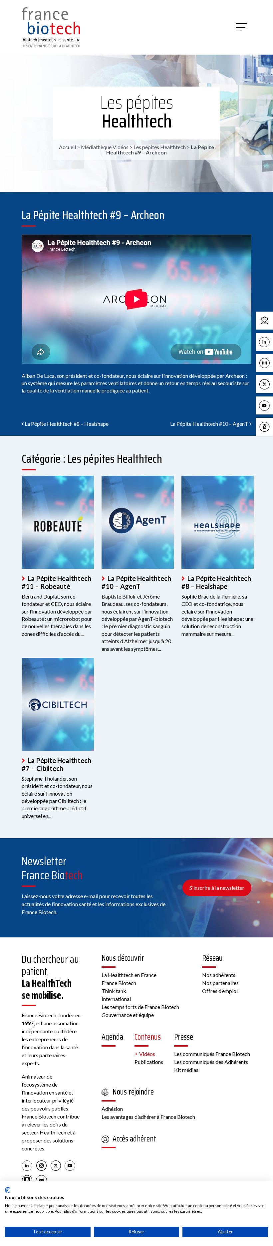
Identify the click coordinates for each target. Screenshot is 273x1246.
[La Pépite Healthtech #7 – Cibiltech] (58, 704)
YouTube (271, 405)
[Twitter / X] (55, 1165)
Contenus (148, 1037)
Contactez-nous (271, 320)
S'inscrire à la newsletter (216, 887)
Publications (149, 1062)
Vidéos (147, 1054)
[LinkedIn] (27, 1165)
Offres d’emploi (220, 991)
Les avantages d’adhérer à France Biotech (148, 1117)
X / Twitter (271, 383)
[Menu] (241, 27)
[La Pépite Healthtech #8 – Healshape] (217, 522)
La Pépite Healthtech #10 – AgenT (209, 423)
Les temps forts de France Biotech (140, 1007)
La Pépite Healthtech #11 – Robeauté (56, 582)
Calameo (271, 426)
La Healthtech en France (129, 975)
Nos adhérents (218, 975)
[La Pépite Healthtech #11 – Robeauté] (58, 522)
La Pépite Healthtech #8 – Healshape (66, 423)
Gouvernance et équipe (128, 1015)
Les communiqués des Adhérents (211, 1062)
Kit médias (186, 1070)
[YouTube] (70, 1165)
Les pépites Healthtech (136, 111)
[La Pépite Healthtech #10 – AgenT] (138, 522)
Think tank (114, 991)
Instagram (271, 363)
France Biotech (119, 983)
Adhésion (112, 1109)
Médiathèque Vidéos (105, 147)
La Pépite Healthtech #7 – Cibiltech (56, 764)
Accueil (67, 147)
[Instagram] (41, 1165)
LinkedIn (271, 341)
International (116, 999)
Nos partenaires (220, 983)
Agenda (112, 1037)
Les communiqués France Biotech (212, 1054)
